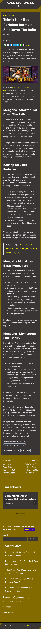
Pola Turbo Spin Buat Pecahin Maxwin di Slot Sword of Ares (31, 467)
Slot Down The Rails (11, 450)
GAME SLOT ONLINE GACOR (14, 446)
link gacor (7, 607)
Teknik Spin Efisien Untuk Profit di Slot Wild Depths (21, 248)
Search (5, 535)
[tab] (16, 513)
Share (28, 45)
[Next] (35, 502)
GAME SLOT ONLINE (10, 15)
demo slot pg (8, 612)
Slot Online (25, 450)
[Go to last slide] (6, 502)
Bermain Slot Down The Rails (14, 441)
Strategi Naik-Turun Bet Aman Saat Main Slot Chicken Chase (9, 467)
